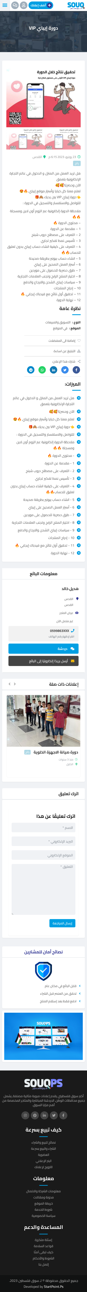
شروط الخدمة (43, 1209)
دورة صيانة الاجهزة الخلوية (56, 752)
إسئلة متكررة (43, 1240)
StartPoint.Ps (53, 1286)
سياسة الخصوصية (44, 1216)
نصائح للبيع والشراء (43, 1142)
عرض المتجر (66, 613)
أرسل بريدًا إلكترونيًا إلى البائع (48, 661)
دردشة (62, 648)
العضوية (43, 1155)
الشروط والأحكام (43, 1258)
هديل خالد (70, 588)
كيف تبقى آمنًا (43, 1252)
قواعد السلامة (43, 1246)
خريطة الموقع (43, 1203)
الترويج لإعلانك (43, 1167)
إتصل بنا (43, 1264)
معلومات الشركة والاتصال (43, 1191)
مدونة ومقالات (43, 1197)
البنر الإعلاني (44, 1161)
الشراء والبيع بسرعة (43, 1148)
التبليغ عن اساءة (64, 351)
